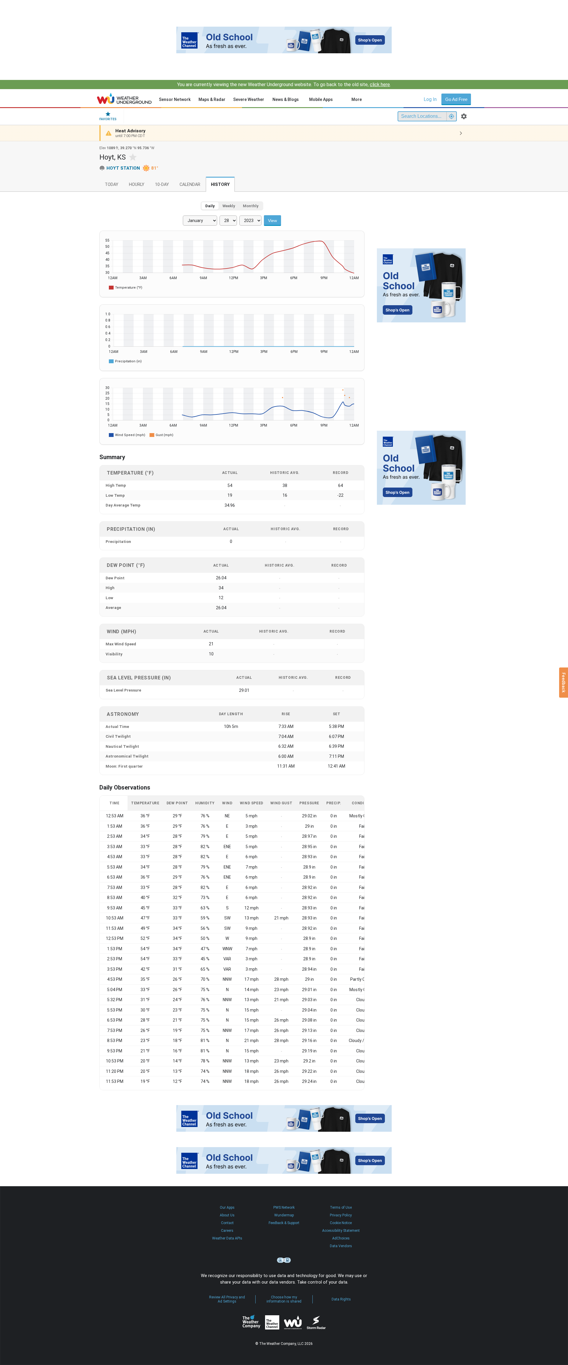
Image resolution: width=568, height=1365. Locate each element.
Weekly (228, 206)
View (272, 220)
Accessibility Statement (341, 1231)
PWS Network (284, 1207)
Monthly (251, 206)
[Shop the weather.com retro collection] (284, 40)
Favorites (108, 119)
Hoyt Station (123, 168)
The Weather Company (251, 1322)
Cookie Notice (341, 1223)
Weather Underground (293, 1322)
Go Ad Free (456, 99)
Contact (227, 1223)
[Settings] (464, 116)
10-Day (162, 184)
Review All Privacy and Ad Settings (227, 1299)
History (220, 184)
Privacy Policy (341, 1215)
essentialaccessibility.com (284, 1260)
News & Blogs (285, 99)
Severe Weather (248, 99)
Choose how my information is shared (284, 1299)
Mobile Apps (321, 99)
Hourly (136, 184)
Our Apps (227, 1207)
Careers (227, 1231)
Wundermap (284, 1215)
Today (111, 184)
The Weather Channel (272, 1322)
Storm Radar (316, 1322)
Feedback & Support (284, 1223)
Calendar (190, 184)
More (356, 99)
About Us (227, 1215)
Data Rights (341, 1299)
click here (380, 84)
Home (124, 98)
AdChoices (341, 1238)
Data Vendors (341, 1246)
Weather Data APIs (227, 1238)
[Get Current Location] (451, 116)
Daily (210, 206)
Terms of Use (341, 1207)
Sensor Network (175, 99)
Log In (430, 99)
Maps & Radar (212, 99)
